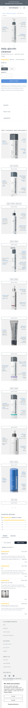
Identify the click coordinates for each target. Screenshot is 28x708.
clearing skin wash (14, 420)
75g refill (16, 166)
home (3, 13)
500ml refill (18, 203)
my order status (7, 644)
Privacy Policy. (8, 692)
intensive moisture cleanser (14, 236)
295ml (12, 69)
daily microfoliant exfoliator (14, 160)
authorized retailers (8, 635)
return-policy (6, 631)
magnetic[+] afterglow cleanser (14, 273)
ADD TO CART (14, 206)
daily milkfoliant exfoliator (14, 494)
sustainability (6, 663)
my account (6, 647)
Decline (13, 700)
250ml (8, 203)
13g (12, 499)
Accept (13, 696)
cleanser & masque (11, 13)
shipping (5, 628)
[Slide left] (10, 45)
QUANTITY (4, 72)
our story (5, 659)
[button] (2, 3)
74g (11, 166)
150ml (4, 69)
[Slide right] (17, 45)
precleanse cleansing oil (14, 456)
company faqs (7, 666)
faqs (4, 624)
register (5, 651)
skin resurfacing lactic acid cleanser (14, 311)
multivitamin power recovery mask (14, 347)
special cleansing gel (14, 198)
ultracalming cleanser (14, 383)
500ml (13, 203)
